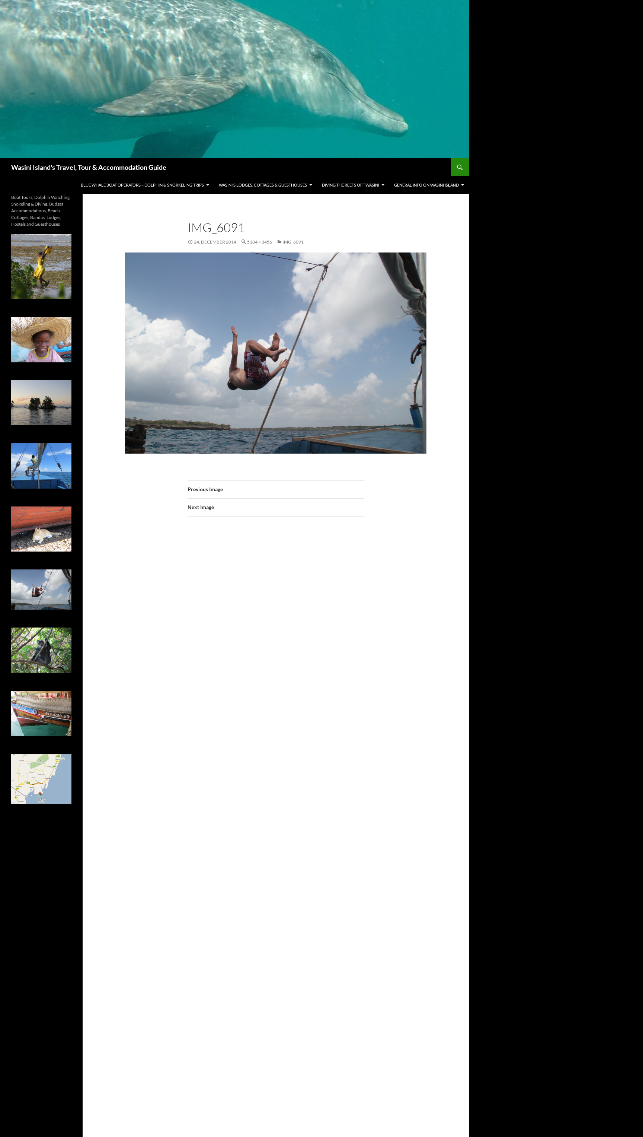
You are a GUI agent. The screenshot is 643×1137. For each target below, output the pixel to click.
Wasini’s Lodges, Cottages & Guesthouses (263, 184)
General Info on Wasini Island (426, 184)
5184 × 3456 (259, 242)
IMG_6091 (293, 242)
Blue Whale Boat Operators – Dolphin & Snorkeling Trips (142, 184)
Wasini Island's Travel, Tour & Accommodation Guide (88, 167)
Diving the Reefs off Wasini (350, 184)
